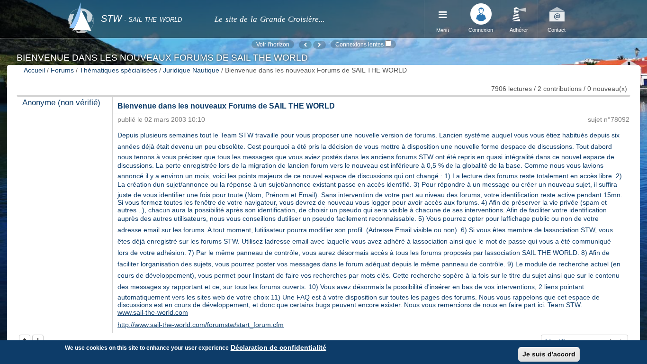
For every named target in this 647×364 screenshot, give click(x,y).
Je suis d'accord (548, 354)
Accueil (34, 70)
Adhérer (519, 30)
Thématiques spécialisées (118, 70)
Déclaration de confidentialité (278, 347)
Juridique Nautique (191, 70)
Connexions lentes (359, 44)
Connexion (480, 30)
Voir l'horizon (272, 44)
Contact (557, 30)
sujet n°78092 (608, 119)
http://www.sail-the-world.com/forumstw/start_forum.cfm (200, 324)
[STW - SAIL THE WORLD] (135, 6)
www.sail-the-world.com (152, 312)
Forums (62, 70)
